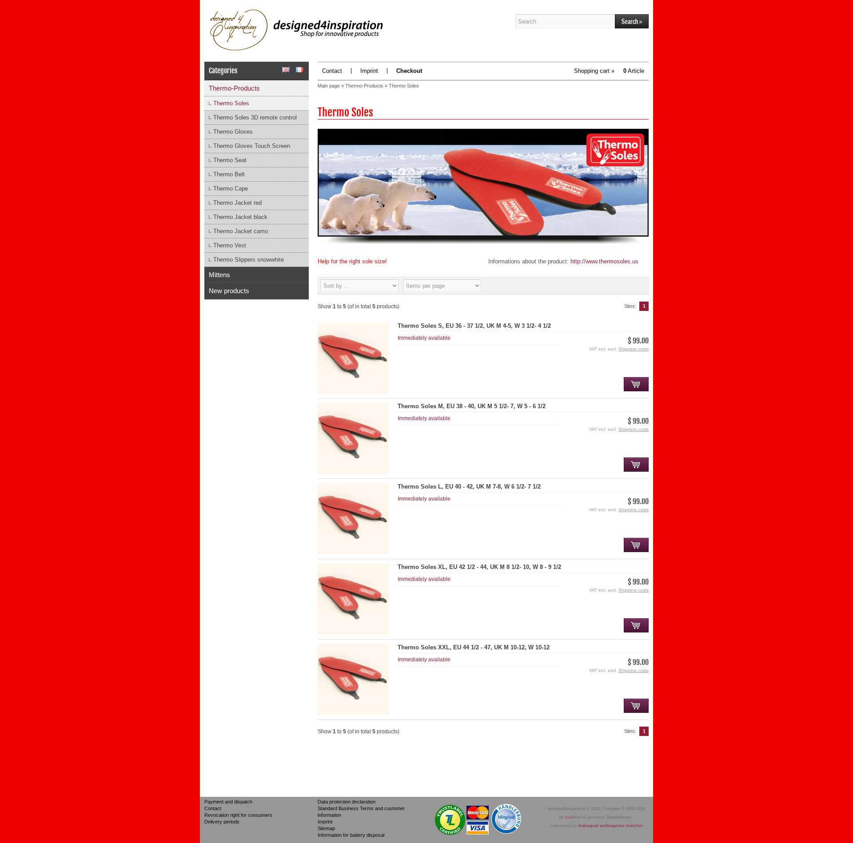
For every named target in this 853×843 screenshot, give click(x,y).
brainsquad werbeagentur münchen (610, 825)
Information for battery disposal (351, 835)
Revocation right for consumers (238, 815)
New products (229, 290)
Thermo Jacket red (237, 202)
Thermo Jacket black (240, 217)
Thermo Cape (230, 188)
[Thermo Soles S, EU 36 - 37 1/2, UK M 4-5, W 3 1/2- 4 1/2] (353, 391)
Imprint (369, 71)
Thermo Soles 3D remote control (255, 117)
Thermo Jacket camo (240, 231)
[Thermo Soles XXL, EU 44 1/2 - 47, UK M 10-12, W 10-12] (353, 713)
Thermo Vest (229, 245)
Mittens (219, 274)
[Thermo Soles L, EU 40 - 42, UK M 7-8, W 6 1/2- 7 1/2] (353, 552)
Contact (332, 71)
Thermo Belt (229, 174)
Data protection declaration (346, 801)
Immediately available (424, 338)
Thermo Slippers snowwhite (248, 259)
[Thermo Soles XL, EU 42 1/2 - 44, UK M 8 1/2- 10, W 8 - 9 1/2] (353, 632)
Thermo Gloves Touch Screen (251, 146)
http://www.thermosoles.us (604, 261)
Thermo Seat (230, 160)
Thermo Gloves (233, 131)
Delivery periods (221, 821)
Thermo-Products (234, 88)
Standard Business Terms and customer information (361, 812)
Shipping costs (633, 348)
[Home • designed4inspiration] (359, 31)
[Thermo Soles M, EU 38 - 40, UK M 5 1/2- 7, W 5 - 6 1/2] (353, 472)
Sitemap (326, 828)
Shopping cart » (609, 71)
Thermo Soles (231, 103)
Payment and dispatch (228, 801)
